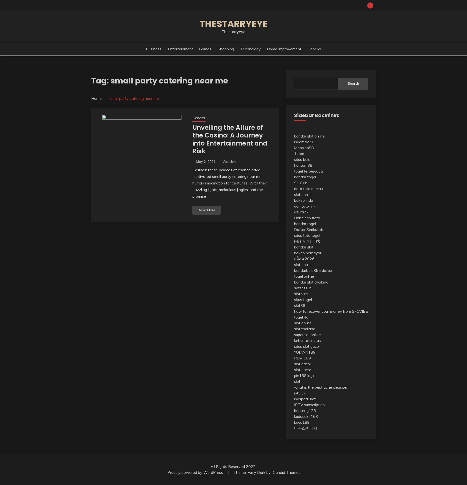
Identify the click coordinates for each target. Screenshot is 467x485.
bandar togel (305, 176)
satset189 (303, 287)
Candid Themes (286, 472)
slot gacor (302, 363)
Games (205, 48)
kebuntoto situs (307, 340)
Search (353, 83)
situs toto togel (307, 235)
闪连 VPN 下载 (307, 241)
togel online (304, 276)
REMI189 (302, 358)
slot (297, 381)
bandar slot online (309, 136)
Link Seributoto (307, 217)
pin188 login (304, 375)
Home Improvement (284, 48)
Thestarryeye (234, 24)
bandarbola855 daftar (313, 270)
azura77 (301, 212)
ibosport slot (305, 398)
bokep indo (303, 200)
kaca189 (302, 422)
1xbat (299, 153)
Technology (250, 48)
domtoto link (304, 206)
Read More (206, 210)
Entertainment (180, 48)
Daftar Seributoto (309, 229)
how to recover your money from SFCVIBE (331, 311)
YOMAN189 (304, 352)
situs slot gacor (307, 346)
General (314, 48)
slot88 (299, 305)
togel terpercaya (308, 171)
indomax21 (304, 141)
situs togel (303, 299)
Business (154, 48)
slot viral (301, 293)
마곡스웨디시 (305, 428)
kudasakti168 (306, 416)
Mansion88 (304, 147)
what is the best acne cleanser (321, 387)
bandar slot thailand (311, 282)
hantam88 (303, 165)
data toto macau (308, 188)
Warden (229, 161)
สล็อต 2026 (304, 258)
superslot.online (307, 334)
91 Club (300, 182)
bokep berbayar (307, 252)
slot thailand (304, 328)
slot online (303, 194)
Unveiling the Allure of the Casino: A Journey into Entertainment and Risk (229, 139)
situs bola (302, 159)
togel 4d (301, 317)
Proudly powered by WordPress (195, 472)
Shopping (226, 48)
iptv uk (299, 393)
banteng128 (305, 410)
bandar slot (304, 247)
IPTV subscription (309, 404)
